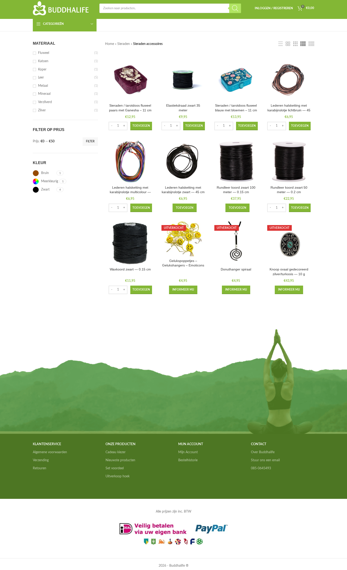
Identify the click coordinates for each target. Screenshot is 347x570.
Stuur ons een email (265, 460)
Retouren (39, 468)
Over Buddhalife (263, 452)
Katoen (43, 61)
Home (109, 44)
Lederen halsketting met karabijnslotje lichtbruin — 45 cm (288, 110)
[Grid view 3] (295, 44)
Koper (42, 69)
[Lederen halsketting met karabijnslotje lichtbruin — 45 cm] (289, 79)
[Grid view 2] (288, 44)
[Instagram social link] (259, 483)
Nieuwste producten (120, 460)
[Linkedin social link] (265, 483)
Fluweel (43, 53)
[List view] (280, 44)
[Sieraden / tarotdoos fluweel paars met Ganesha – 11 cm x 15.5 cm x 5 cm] (130, 79)
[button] (141, 126)
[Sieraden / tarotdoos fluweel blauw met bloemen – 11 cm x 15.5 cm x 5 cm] (236, 79)
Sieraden (123, 44)
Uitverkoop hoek (118, 476)
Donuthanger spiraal (236, 269)
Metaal (43, 85)
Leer (41, 77)
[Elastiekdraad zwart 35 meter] (183, 79)
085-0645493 (261, 468)
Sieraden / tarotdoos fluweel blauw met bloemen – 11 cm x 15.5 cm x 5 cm (236, 110)
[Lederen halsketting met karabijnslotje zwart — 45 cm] (183, 161)
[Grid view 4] (302, 44)
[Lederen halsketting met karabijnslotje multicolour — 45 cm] (130, 161)
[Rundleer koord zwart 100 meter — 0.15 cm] (236, 161)
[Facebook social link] (253, 483)
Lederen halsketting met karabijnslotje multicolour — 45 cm (130, 192)
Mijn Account (188, 452)
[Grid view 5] (311, 44)
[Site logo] (61, 8)
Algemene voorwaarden (50, 452)
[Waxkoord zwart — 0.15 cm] (130, 243)
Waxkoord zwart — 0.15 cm (130, 269)
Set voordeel (115, 468)
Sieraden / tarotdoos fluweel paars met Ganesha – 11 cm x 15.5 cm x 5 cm (130, 110)
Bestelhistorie (188, 460)
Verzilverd (45, 102)
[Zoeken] (235, 8)
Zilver (42, 110)
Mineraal (44, 94)
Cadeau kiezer (116, 452)
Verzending (41, 460)
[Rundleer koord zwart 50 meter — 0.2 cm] (289, 161)
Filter (90, 141)
